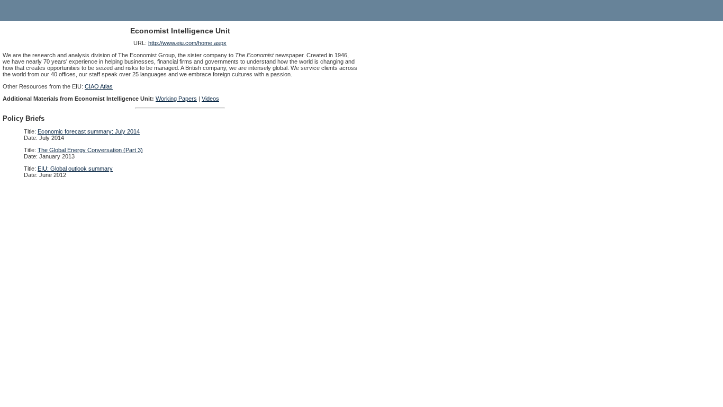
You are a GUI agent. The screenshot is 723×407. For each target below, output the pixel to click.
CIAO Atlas (99, 86)
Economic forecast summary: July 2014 (89, 131)
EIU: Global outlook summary (75, 168)
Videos (210, 98)
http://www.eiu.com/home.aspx (187, 43)
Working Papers (176, 98)
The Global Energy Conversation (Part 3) (90, 150)
